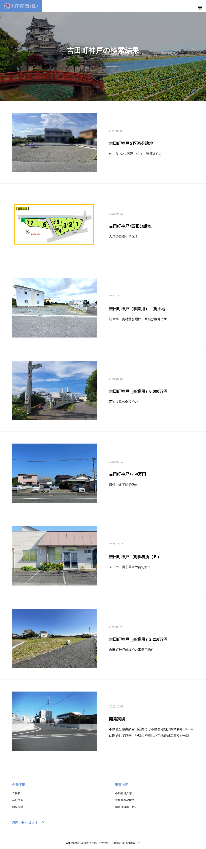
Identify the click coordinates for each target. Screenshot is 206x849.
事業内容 (121, 784)
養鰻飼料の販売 (125, 800)
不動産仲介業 (123, 793)
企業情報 (18, 784)
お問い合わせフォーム (28, 822)
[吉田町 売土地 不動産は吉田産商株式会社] (21, 6)
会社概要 (17, 800)
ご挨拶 (16, 793)
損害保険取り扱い (126, 806)
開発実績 (17, 806)
